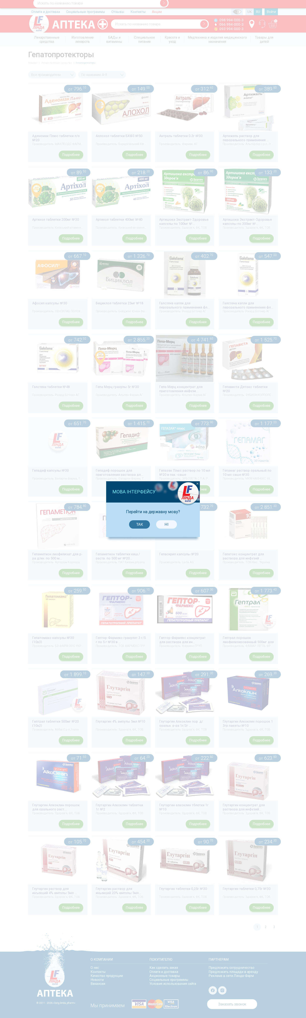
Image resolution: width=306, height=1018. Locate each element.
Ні (166, 524)
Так (139, 524)
